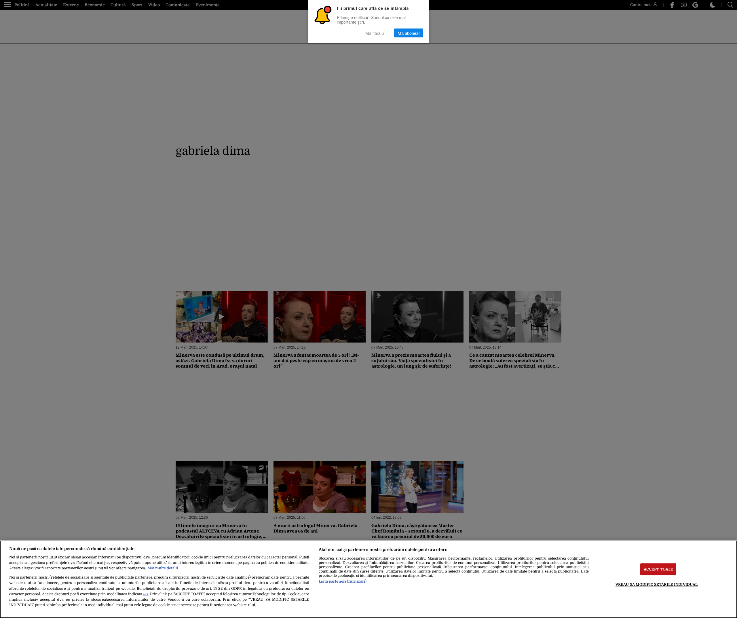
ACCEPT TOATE (658, 569)
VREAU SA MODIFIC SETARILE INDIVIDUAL (657, 584)
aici (145, 594)
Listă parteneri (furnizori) (342, 581)
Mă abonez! (409, 33)
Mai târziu (374, 33)
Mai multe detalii (162, 568)
